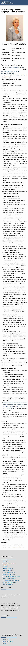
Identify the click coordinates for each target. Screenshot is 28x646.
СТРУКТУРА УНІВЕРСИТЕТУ (9, 572)
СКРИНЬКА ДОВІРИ (8, 584)
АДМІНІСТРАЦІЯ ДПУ (8, 570)
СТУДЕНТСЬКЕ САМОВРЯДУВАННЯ (11, 576)
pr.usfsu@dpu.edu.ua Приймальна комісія (10, 608)
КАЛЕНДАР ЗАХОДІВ (8, 641)
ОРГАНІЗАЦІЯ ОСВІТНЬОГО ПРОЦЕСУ (12, 580)
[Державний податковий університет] (5, 2)
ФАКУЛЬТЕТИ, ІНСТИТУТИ (9, 563)
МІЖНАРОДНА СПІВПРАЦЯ (9, 578)
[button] (25, 2)
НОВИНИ (5, 561)
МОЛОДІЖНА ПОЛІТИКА (9, 574)
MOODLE (5, 643)
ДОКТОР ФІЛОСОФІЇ (8, 568)
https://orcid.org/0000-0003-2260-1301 (15, 67)
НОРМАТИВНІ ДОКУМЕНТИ (9, 582)
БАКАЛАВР (5, 565)
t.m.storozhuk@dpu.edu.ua (18, 547)
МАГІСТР (5, 567)
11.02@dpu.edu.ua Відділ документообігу (10, 610)
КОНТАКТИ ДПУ (7, 639)
